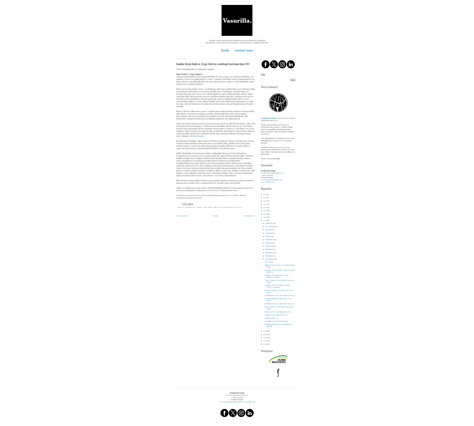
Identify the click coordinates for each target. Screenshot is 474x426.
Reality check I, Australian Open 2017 (278, 312)
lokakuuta (269, 230)
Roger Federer (237, 207)
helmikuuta (269, 256)
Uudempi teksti (182, 216)
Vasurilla (225, 50)
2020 (265, 210)
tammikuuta (269, 259)
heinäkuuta (269, 239)
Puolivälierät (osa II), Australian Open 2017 (280, 295)
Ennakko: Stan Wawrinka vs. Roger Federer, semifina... (277, 286)
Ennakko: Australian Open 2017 (276, 315)
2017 (265, 220)
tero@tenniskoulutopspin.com (272, 173)
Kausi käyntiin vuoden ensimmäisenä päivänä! (278, 325)
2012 (265, 344)
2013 (265, 341)
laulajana (200, 136)
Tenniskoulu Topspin (243, 50)
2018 (265, 217)
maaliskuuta (269, 252)
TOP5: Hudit (269, 262)
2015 (265, 334)
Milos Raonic (218, 207)
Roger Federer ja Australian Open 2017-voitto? (279, 308)
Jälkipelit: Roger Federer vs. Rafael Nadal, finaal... (280, 266)
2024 (265, 198)
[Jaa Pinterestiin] (192, 204)
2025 (265, 194)
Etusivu (215, 216)
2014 (265, 337)
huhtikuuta (269, 249)
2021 (265, 207)
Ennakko (199, 207)
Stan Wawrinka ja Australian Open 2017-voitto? (279, 291)
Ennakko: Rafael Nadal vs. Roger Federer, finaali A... (280, 271)
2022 (265, 204)
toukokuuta (269, 246)
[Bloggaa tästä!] (185, 204)
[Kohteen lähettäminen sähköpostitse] (182, 204)
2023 (265, 201)
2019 (265, 214)
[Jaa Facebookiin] (189, 204)
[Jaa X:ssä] (187, 204)
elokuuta (268, 236)
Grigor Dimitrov (208, 207)
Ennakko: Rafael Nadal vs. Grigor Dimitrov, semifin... (277, 276)
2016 (265, 331)
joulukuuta (269, 223)
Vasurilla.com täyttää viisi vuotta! (276, 321)
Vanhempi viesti (249, 216)
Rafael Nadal (227, 207)
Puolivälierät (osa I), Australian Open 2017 (280, 304)
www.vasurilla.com (267, 182)
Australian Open (190, 207)
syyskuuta (269, 233)
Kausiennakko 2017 (271, 318)
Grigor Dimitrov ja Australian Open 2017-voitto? (280, 281)
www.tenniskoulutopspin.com (271, 180)
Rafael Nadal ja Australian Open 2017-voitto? (278, 299)
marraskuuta (270, 226)
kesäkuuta (269, 243)
